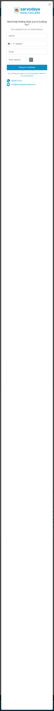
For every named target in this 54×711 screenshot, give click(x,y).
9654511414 (16, 81)
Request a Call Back (27, 67)
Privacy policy (33, 73)
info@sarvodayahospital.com (23, 84)
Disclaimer (29, 76)
